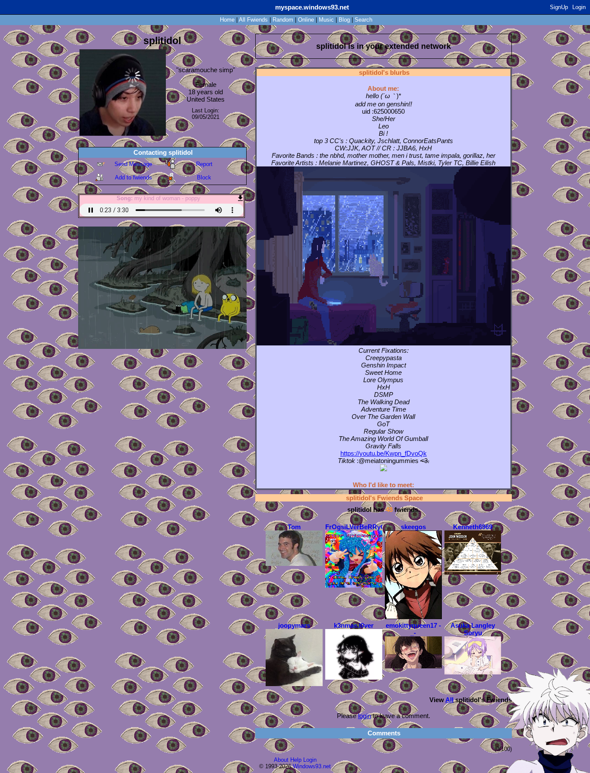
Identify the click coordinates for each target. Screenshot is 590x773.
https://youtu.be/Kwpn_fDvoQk (383, 453)
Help (295, 760)
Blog (344, 19)
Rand (283, 19)
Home (227, 19)
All (253, 19)
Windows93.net (312, 766)
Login (579, 7)
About (281, 760)
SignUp (559, 7)
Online (306, 19)
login (364, 715)
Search (363, 19)
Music (326, 19)
